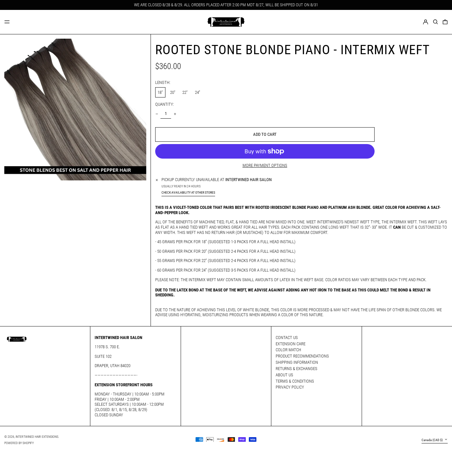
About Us (284, 374)
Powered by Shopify (19, 443)
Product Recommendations (302, 356)
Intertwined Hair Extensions (37, 437)
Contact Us (287, 337)
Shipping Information (297, 362)
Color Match (288, 349)
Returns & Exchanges (296, 368)
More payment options (265, 165)
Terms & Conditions (295, 381)
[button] (435, 21)
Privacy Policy (290, 387)
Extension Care (290, 343)
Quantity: (164, 104)
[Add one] (175, 114)
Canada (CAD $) (432, 440)
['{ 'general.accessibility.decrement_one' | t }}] (156, 114)
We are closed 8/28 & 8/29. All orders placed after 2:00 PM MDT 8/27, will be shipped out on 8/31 (226, 4)
